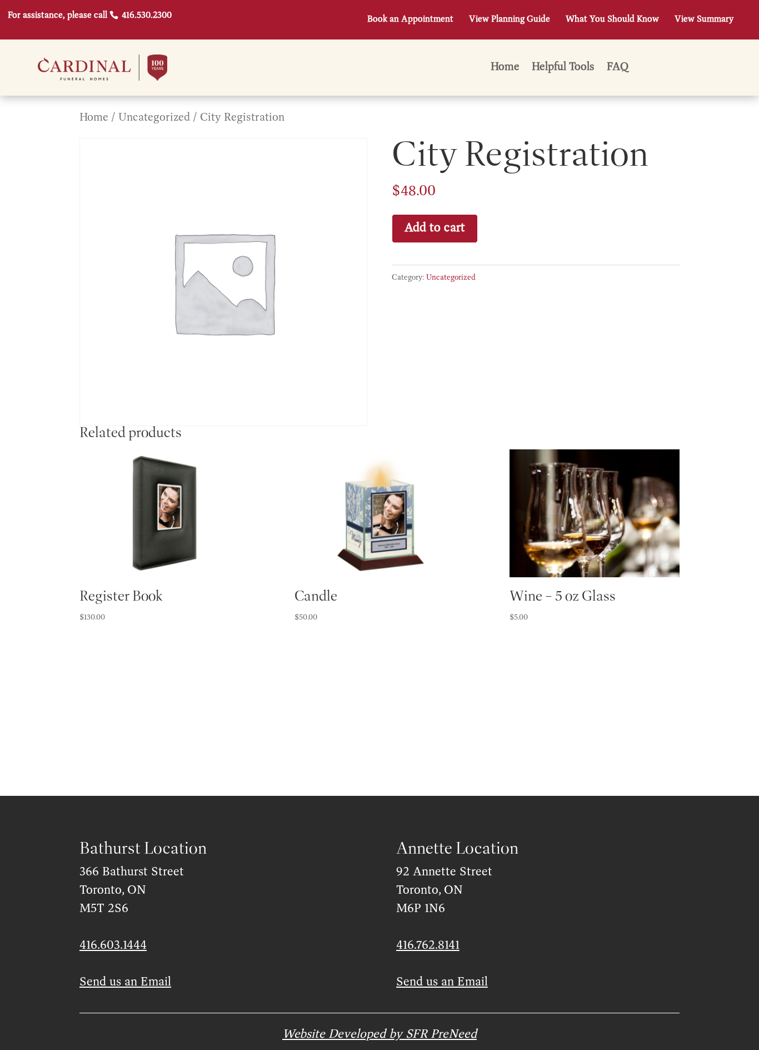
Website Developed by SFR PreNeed (379, 1034)
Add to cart (435, 228)
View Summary (704, 19)
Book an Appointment (410, 19)
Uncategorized (154, 117)
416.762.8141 (428, 945)
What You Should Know (612, 19)
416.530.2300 (145, 15)
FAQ (617, 68)
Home (505, 68)
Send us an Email (125, 982)
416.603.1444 (113, 945)
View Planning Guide (509, 19)
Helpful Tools (563, 68)
